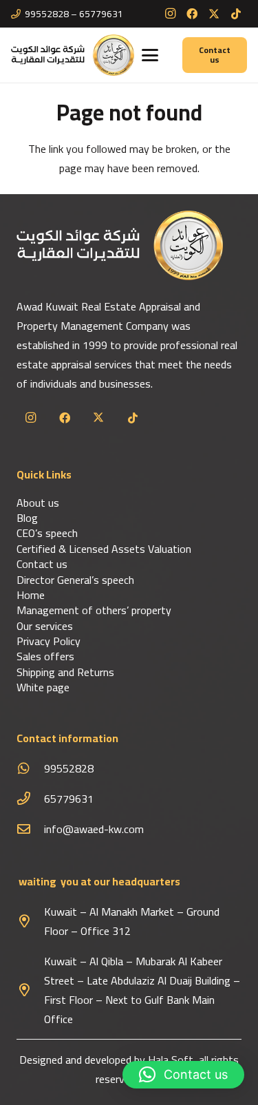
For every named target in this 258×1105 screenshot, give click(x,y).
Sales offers (45, 656)
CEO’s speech (47, 533)
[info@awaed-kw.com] (30, 828)
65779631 (69, 798)
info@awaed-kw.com (94, 829)
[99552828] (30, 768)
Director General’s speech (75, 579)
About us (38, 502)
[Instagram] (170, 14)
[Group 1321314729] (72, 55)
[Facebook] (192, 14)
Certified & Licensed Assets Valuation (104, 548)
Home (31, 595)
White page (43, 687)
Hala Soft (170, 1059)
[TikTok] (236, 14)
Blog (27, 517)
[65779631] (30, 798)
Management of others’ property (94, 610)
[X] (214, 14)
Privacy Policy (48, 641)
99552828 (69, 768)
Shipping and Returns (65, 672)
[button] (150, 55)
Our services (45, 625)
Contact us (42, 564)
